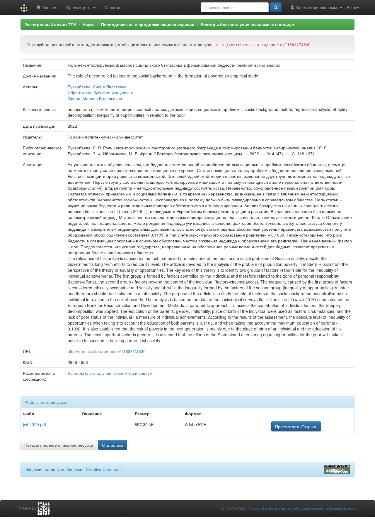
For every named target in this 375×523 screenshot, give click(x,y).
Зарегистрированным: (316, 7)
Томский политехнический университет (285, 509)
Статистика (112, 445)
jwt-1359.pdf (34, 424)
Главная (48, 7)
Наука (89, 24)
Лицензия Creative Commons (94, 469)
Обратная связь (342, 509)
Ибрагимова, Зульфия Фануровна (100, 92)
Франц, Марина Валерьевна (95, 98)
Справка (112, 7)
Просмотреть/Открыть (296, 426)
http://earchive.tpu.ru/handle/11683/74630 (107, 351)
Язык (351, 7)
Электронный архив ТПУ (50, 24)
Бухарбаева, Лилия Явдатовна (97, 87)
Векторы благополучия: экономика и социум (247, 24)
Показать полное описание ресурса (58, 445)
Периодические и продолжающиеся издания (147, 24)
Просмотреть (79, 7)
